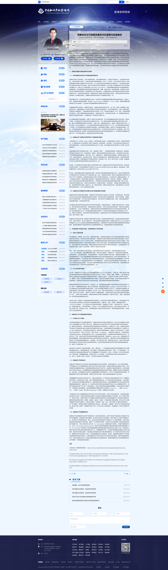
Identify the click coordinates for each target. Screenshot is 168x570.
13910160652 (45, 2)
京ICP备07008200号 (71, 567)
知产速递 (46, 22)
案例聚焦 (87, 22)
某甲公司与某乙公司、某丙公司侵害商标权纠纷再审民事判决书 (56, 260)
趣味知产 (81, 550)
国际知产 (54, 22)
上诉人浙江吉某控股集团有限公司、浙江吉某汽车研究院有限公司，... (56, 248)
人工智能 (87, 544)
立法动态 (59, 279)
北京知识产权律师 (79, 562)
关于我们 (45, 58)
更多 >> (62, 68)
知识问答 (74, 550)
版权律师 (63, 562)
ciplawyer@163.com (59, 54)
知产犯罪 (107, 547)
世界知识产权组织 (91, 562)
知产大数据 (75, 552)
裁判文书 (111, 22)
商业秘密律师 (55, 562)
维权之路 (94, 550)
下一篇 (126, 474)
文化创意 (81, 552)
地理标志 (125, 27)
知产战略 (107, 550)
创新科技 (87, 552)
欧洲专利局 (111, 562)
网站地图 (127, 22)
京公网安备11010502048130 (85, 567)
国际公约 (59, 292)
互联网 (87, 550)
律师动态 (103, 22)
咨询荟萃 (107, 544)
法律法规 (46, 279)
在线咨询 (57, 58)
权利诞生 (94, 552)
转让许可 (100, 552)
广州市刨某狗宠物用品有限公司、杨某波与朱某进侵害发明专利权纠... (56, 251)
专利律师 (47, 562)
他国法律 (46, 292)
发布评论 (126, 527)
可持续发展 (86, 42)
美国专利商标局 (102, 562)
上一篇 (73, 474)
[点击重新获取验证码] (89, 527)
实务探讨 (95, 22)
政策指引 (46, 282)
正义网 (118, 562)
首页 (39, 22)
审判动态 (62, 22)
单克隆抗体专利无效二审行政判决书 (56, 257)
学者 (120, 27)
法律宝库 (119, 22)
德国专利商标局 (126, 562)
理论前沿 (70, 22)
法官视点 (78, 22)
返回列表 (77, 27)
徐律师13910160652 (49, 544)
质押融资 (107, 552)
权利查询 (87, 555)
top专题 (100, 550)
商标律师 (70, 562)
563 (126, 45)
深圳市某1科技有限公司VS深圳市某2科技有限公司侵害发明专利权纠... (56, 254)
